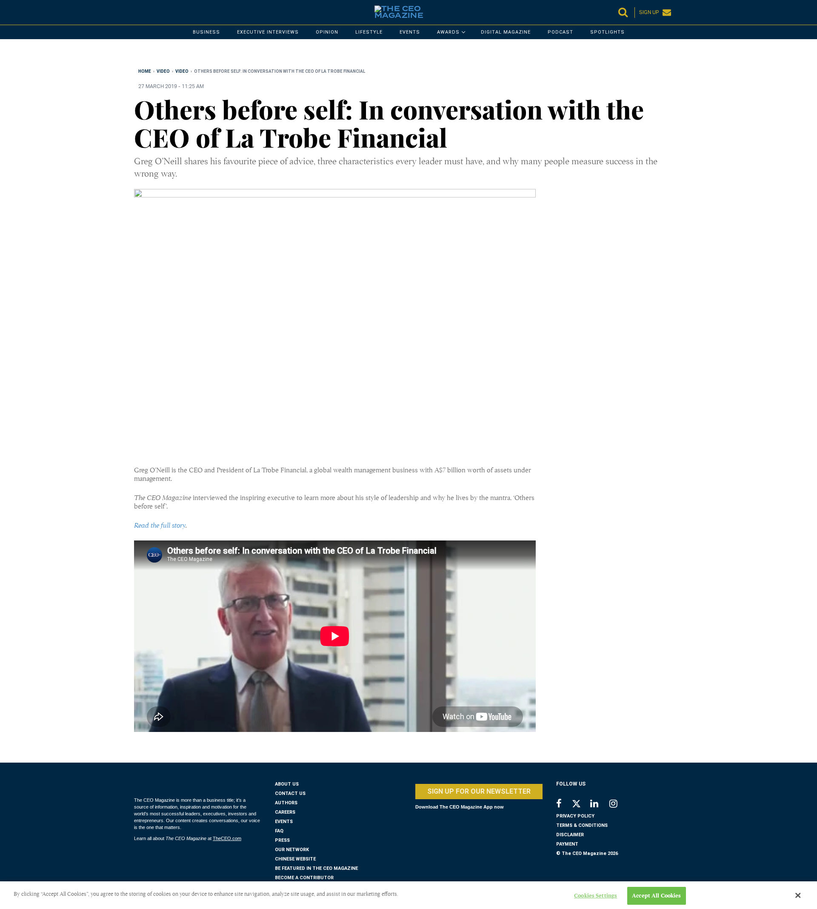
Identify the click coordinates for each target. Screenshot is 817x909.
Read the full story (160, 525)
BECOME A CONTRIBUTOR (304, 877)
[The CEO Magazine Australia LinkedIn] (599, 804)
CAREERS (285, 812)
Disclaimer (570, 835)
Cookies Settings (595, 895)
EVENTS (284, 821)
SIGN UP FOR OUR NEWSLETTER (479, 791)
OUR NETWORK (292, 849)
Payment (567, 844)
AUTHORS (286, 803)
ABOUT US (287, 784)
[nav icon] (138, 12)
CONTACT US (290, 793)
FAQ (279, 831)
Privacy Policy (575, 816)
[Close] (797, 895)
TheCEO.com (227, 838)
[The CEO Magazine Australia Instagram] (618, 804)
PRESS (282, 840)
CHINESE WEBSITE (295, 859)
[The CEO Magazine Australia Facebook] (563, 804)
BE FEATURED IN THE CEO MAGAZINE (316, 868)
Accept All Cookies (656, 895)
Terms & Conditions (582, 825)
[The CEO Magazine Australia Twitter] (580, 805)
